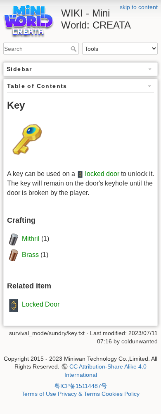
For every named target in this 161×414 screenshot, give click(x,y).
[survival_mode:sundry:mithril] (13, 239)
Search (74, 49)
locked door (102, 173)
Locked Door (40, 304)
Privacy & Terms (79, 393)
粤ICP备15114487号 (80, 386)
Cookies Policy (121, 393)
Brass (30, 254)
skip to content (139, 7)
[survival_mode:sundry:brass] (13, 254)
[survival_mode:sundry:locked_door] (80, 173)
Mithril (31, 239)
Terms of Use (38, 393)
